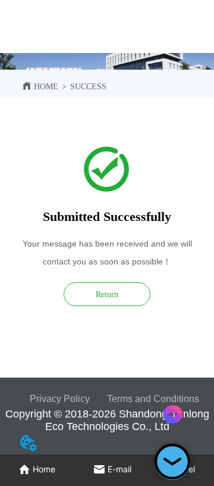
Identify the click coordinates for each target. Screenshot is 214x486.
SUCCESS (88, 86)
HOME (46, 86)
